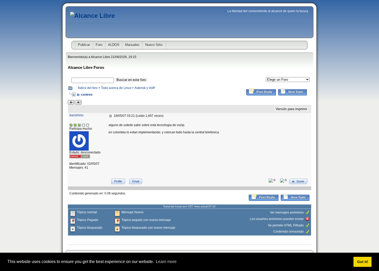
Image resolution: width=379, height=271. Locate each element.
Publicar (84, 45)
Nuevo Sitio (153, 45)
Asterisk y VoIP (145, 88)
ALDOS (113, 45)
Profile (118, 181)
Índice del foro (88, 88)
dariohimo (76, 115)
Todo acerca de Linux (116, 88)
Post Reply (264, 92)
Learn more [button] (166, 261)
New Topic (295, 92)
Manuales (132, 45)
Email (135, 181)
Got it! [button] (362, 262)
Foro (99, 45)
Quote (300, 181)
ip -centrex (85, 94)
